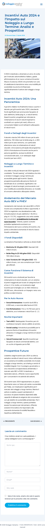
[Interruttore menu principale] (41, 4)
